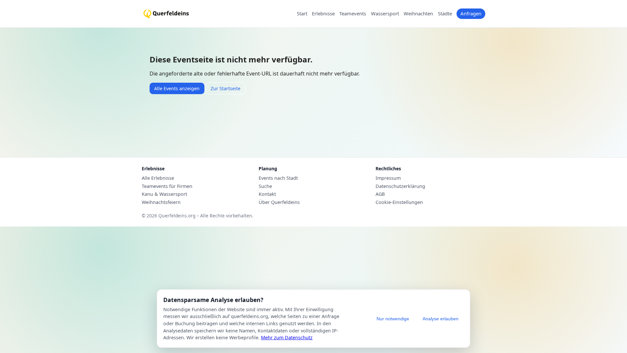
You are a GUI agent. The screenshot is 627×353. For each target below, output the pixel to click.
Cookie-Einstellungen (399, 202)
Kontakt (267, 194)
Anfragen (470, 13)
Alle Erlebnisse (158, 178)
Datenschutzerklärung (400, 186)
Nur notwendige (393, 318)
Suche (265, 186)
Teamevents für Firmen (167, 186)
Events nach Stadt (278, 178)
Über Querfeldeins (279, 202)
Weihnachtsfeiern (161, 202)
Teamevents (352, 14)
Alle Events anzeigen (177, 88)
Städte (445, 14)
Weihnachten (418, 14)
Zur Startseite (225, 88)
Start (302, 14)
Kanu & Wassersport (164, 194)
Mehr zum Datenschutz (287, 337)
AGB (380, 194)
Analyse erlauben (440, 318)
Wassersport (385, 14)
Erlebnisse (323, 14)
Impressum (388, 178)
